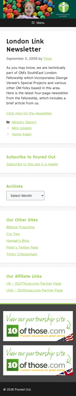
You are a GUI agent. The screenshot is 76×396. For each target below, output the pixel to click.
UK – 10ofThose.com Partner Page (33, 283)
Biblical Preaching (20, 227)
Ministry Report (24, 122)
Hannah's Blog (17, 240)
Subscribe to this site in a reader (32, 164)
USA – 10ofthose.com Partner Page (34, 290)
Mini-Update (22, 128)
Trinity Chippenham (21, 254)
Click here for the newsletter (29, 113)
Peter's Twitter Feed (22, 247)
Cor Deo (13, 234)
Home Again (21, 134)
